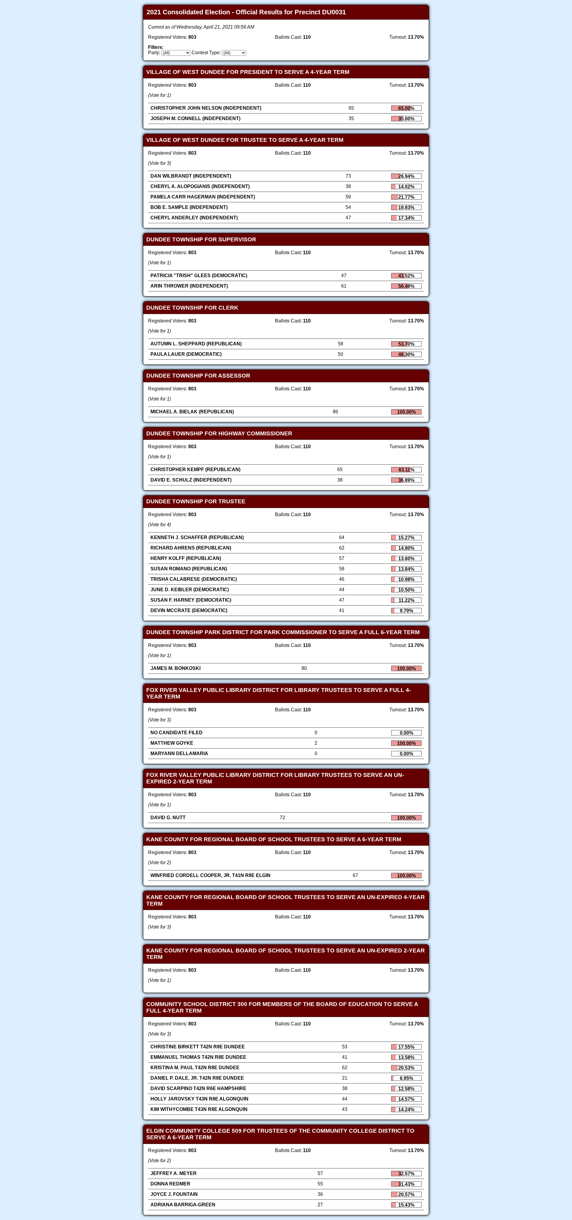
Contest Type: (206, 52)
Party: (154, 52)
